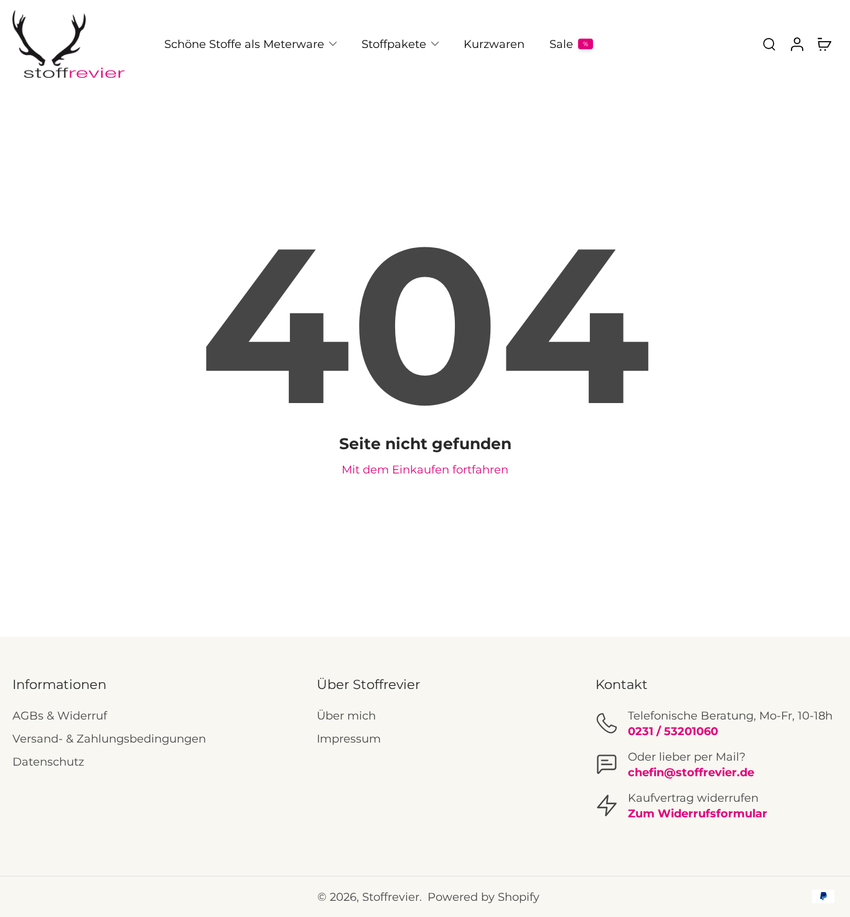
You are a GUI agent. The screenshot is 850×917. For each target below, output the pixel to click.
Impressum (349, 738)
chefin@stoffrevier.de (691, 772)
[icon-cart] (824, 43)
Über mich (346, 715)
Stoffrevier (390, 897)
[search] (769, 43)
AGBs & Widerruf (59, 715)
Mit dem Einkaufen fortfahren (425, 469)
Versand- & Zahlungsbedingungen (109, 738)
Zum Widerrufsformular (697, 813)
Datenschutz (48, 761)
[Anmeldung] (796, 44)
